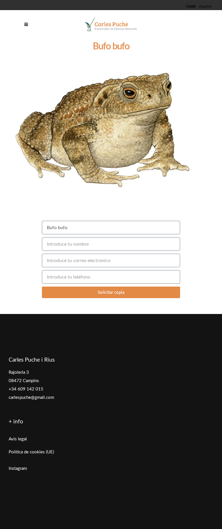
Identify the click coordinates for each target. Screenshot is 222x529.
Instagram (18, 468)
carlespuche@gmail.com (31, 397)
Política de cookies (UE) (31, 452)
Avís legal (18, 439)
